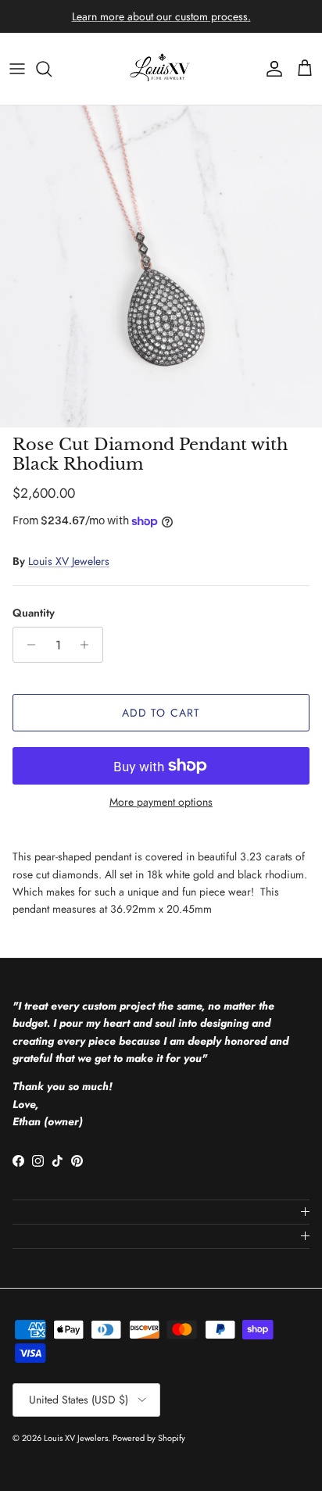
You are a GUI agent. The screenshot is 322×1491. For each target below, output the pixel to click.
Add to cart (161, 712)
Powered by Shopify (149, 1438)
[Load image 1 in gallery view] (161, 266)
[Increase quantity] (88, 645)
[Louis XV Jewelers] (161, 69)
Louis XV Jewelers (68, 561)
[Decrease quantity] (27, 645)
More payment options (161, 802)
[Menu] (17, 69)
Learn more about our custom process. (161, 16)
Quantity (34, 613)
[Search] (51, 69)
